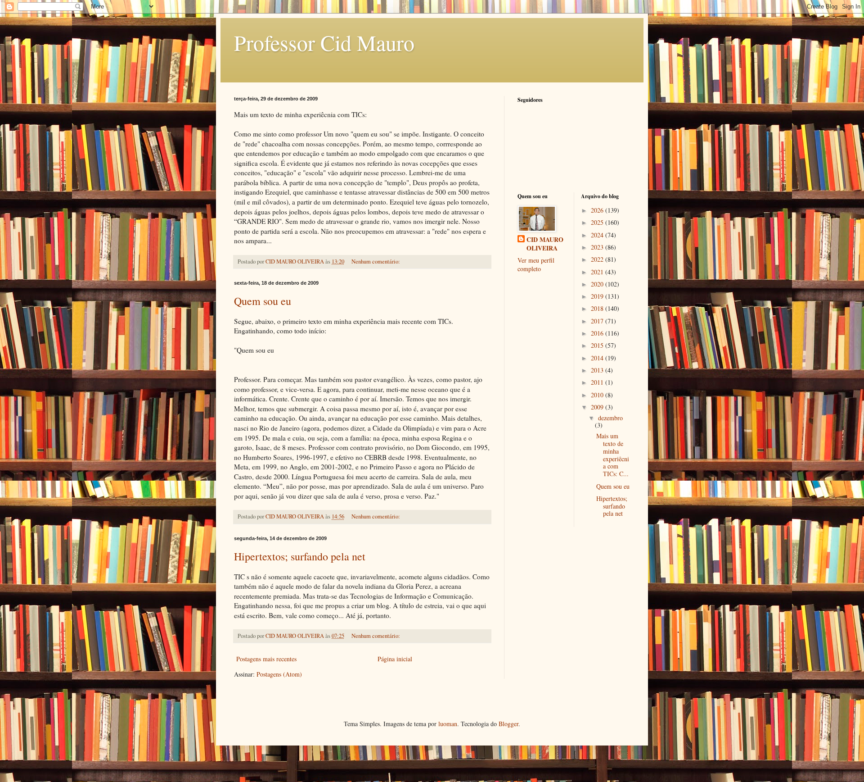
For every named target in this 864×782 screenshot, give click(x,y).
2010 (598, 395)
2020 (598, 284)
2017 (598, 321)
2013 (598, 370)
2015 (598, 345)
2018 (598, 308)
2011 (598, 382)
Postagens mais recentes (266, 659)
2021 (598, 272)
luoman (447, 723)
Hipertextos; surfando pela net (299, 556)
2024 (598, 235)
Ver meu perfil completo (536, 264)
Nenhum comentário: (376, 261)
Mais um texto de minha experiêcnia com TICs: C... (612, 455)
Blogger (508, 723)
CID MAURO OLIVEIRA (544, 244)
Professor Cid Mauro (324, 42)
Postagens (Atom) (279, 674)
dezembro (610, 418)
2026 (598, 210)
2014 (598, 358)
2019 (598, 296)
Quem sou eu (262, 301)
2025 (598, 222)
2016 (598, 333)
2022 (598, 259)
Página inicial (395, 659)
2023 (598, 247)
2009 (598, 407)
